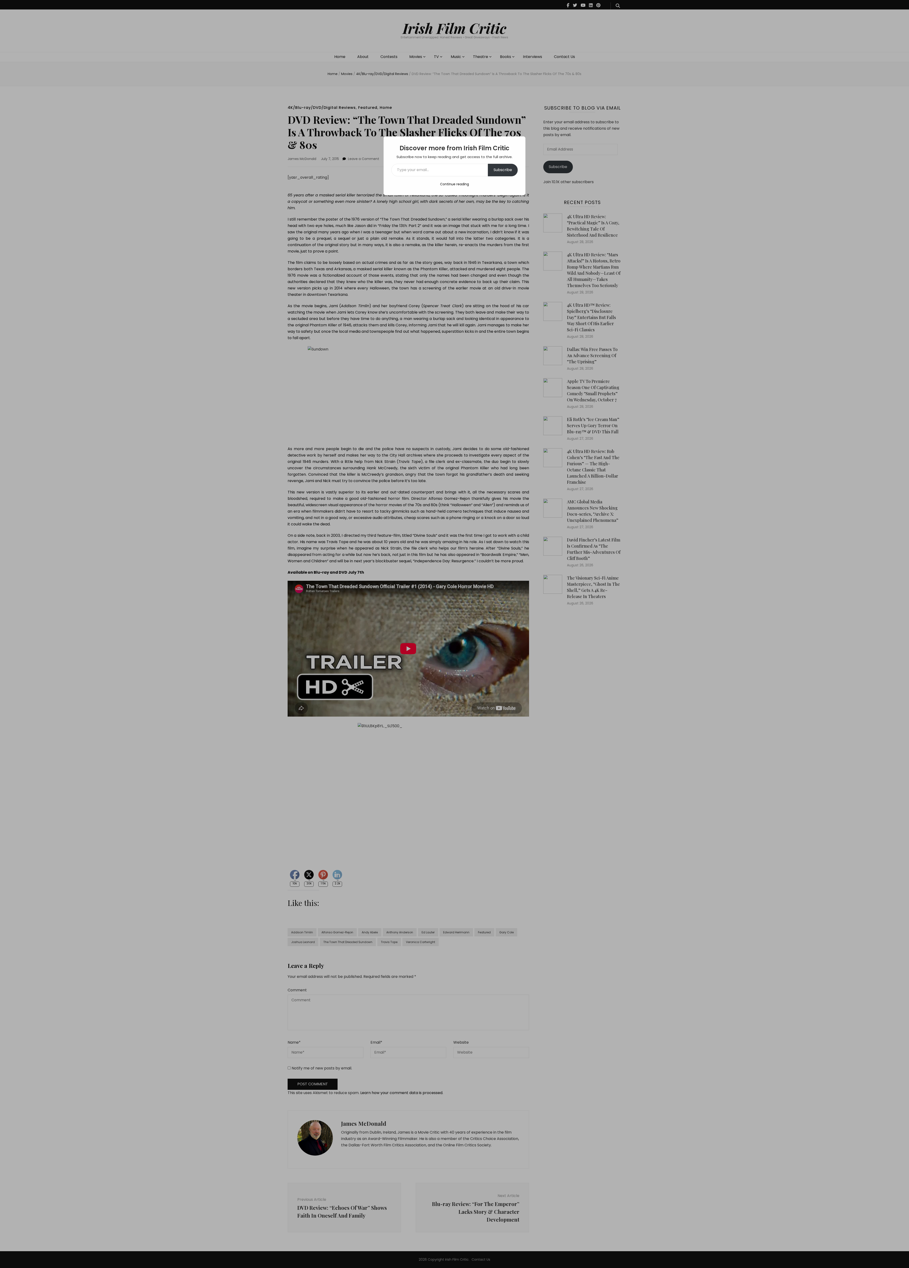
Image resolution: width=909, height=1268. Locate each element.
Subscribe (503, 170)
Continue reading (454, 184)
